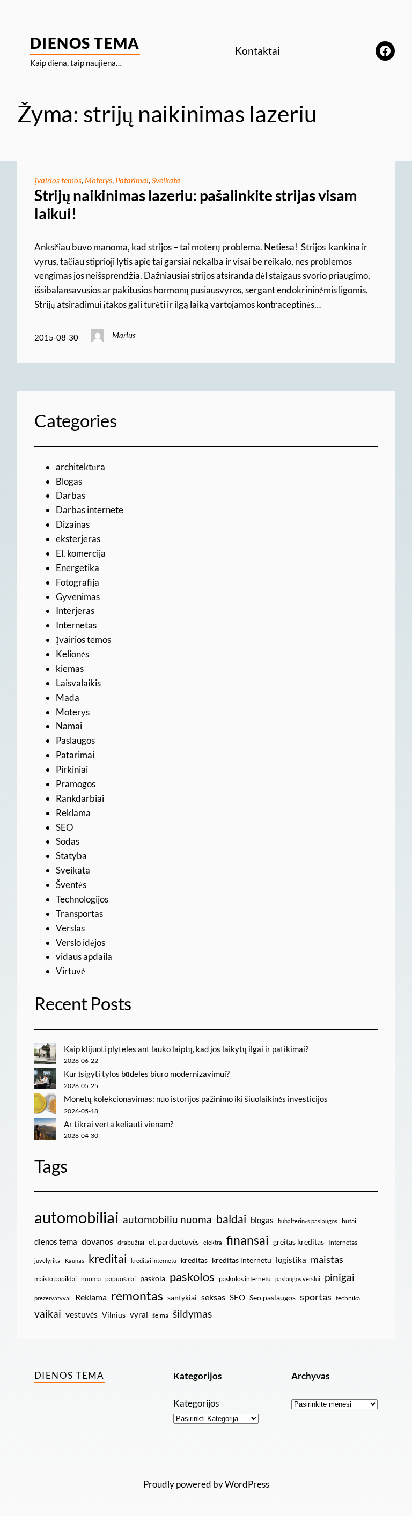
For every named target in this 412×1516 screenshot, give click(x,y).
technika (348, 1298)
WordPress (247, 1484)
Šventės (71, 884)
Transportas (79, 913)
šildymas (192, 1313)
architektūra (80, 466)
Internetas (76, 625)
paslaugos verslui (297, 1278)
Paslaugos (75, 740)
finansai (247, 1239)
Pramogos (75, 783)
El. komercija (81, 553)
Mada (67, 697)
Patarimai (132, 180)
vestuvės (81, 1314)
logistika (291, 1259)
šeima (160, 1315)
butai (349, 1221)
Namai (69, 725)
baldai (231, 1218)
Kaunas (74, 1260)
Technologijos (82, 899)
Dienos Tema (85, 43)
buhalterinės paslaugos (307, 1220)
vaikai (47, 1313)
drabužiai (130, 1242)
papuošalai (120, 1279)
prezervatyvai (52, 1298)
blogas (262, 1220)
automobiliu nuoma (167, 1219)
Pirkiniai (72, 769)
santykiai (182, 1297)
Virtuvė (70, 971)
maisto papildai (55, 1279)
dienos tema (55, 1241)
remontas (137, 1295)
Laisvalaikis (78, 683)
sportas (316, 1297)
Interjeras (75, 610)
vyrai (139, 1314)
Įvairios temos (58, 180)
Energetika (77, 567)
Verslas (70, 928)
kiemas (70, 668)
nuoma (91, 1279)
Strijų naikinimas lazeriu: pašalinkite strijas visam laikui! (195, 205)
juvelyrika (47, 1260)
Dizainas (73, 524)
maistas (327, 1259)
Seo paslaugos (272, 1297)
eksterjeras (78, 538)
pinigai (340, 1277)
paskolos (192, 1277)
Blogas (69, 481)
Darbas (70, 495)
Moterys (98, 180)
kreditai (108, 1258)
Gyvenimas (78, 596)
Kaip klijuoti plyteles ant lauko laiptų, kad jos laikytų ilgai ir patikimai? (186, 1049)
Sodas (67, 841)
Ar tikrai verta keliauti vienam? (118, 1124)
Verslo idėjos (80, 942)
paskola (152, 1278)
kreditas (194, 1259)
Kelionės (72, 654)
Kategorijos (196, 1403)
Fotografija (77, 582)
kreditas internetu (241, 1259)
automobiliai (76, 1217)
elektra (212, 1242)
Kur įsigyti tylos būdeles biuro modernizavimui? (147, 1073)
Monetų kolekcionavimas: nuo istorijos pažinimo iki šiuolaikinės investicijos (196, 1099)
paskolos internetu (245, 1279)
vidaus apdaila (84, 956)
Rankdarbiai (80, 798)
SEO (64, 827)
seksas (213, 1297)
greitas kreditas (298, 1241)
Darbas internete (89, 509)
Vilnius (114, 1314)
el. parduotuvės (174, 1241)
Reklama (73, 812)
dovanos (97, 1241)
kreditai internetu (153, 1260)
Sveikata (166, 180)
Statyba (71, 855)
